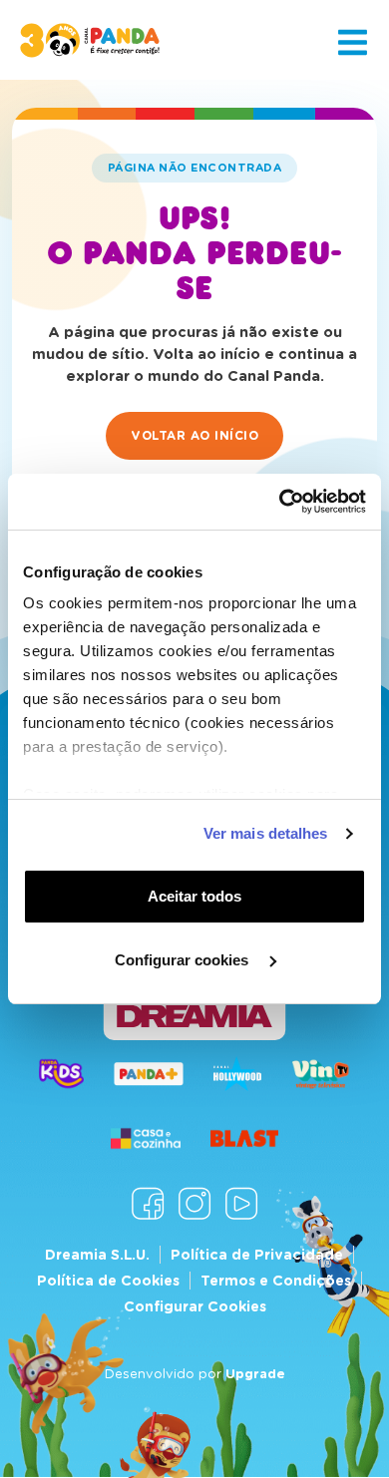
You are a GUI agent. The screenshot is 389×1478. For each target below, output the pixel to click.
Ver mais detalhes (265, 833)
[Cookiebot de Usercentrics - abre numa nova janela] (280, 502)
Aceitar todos (194, 896)
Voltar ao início (194, 435)
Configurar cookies (183, 959)
